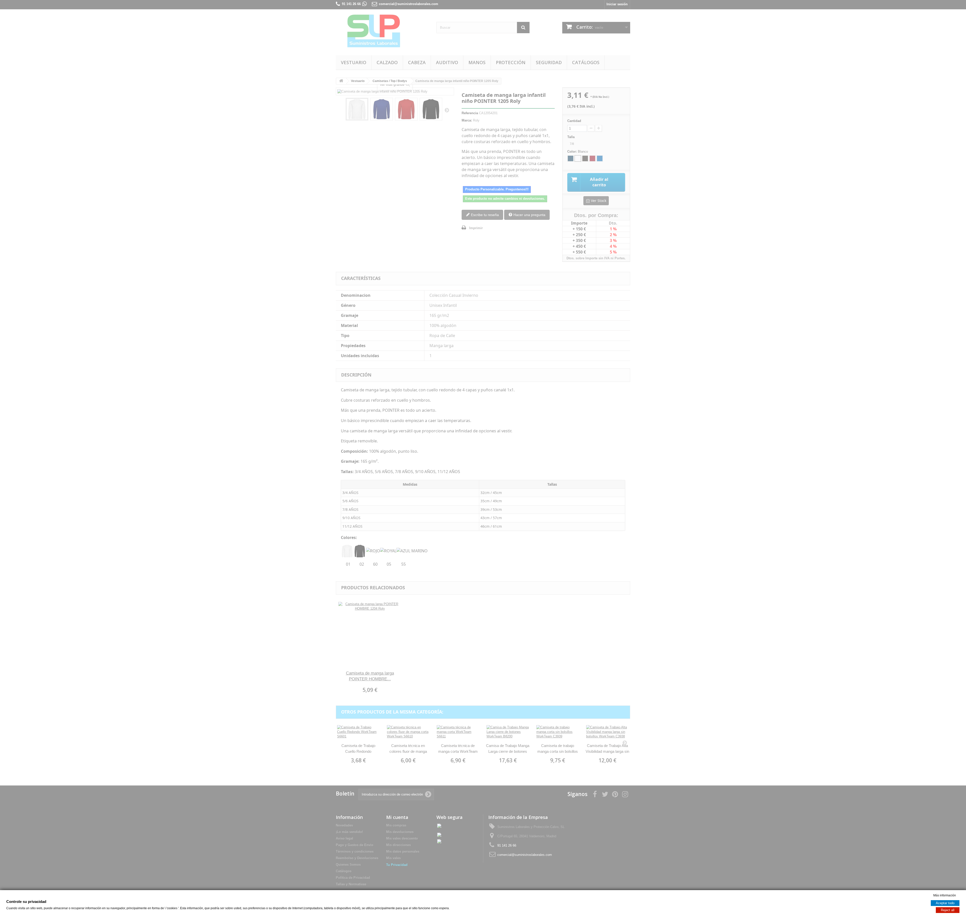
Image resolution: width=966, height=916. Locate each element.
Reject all (947, 910)
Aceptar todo (945, 903)
